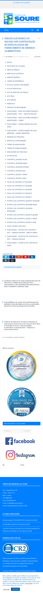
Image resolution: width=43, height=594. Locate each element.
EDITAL (9, 62)
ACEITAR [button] (15, 589)
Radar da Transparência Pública (26, 571)
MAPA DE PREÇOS (13, 70)
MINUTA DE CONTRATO (15, 74)
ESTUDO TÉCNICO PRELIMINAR (18, 85)
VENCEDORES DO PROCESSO (17, 152)
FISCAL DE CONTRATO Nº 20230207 (19, 182)
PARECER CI (11, 104)
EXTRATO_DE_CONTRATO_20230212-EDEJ (21, 222)
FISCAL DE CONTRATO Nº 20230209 (19, 189)
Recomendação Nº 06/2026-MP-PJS (13, 520)
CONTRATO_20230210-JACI (16, 171)
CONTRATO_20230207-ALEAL (17, 159)
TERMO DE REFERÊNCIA (15, 81)
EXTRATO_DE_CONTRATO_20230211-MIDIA (22, 219)
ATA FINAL (10, 96)
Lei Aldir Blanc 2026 (21, 5)
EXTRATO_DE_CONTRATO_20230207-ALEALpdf (23, 201)
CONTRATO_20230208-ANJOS (17, 163)
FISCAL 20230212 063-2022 (16, 226)
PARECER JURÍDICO (13, 77)
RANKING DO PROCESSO (15, 137)
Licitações (37, 56)
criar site (15, 558)
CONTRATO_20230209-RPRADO (18, 167)
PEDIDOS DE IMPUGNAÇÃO (16, 107)
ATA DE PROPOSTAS (14, 89)
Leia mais (29, 583)
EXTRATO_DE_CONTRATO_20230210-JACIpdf (22, 215)
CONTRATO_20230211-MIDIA (17, 174)
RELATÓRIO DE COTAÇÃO (16, 66)
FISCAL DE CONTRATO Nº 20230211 (19, 197)
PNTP (11, 571)
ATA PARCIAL (11, 100)
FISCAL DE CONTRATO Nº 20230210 (19, 193)
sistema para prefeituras (28, 558)
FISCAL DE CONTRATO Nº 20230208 (19, 186)
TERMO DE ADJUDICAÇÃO (16, 144)
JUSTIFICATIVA (12, 156)
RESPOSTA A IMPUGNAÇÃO (16, 141)
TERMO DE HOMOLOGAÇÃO (17, 148)
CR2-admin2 (8, 56)
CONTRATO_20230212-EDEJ (16, 178)
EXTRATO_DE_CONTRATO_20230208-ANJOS (22, 205)
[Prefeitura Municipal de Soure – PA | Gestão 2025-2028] (21, 18)
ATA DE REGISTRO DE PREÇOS (17, 92)
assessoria (17, 561)
